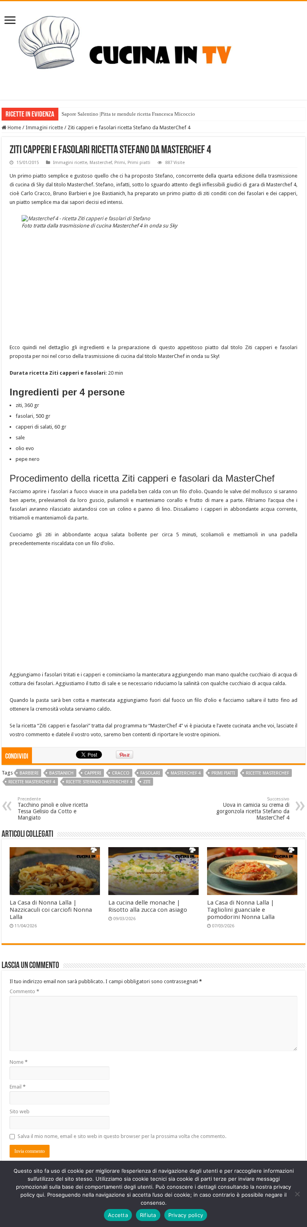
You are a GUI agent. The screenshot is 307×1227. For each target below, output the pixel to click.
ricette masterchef (267, 773)
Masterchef (101, 162)
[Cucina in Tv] (153, 49)
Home (13, 127)
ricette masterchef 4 (31, 781)
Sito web (20, 1111)
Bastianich (61, 773)
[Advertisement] (153, 287)
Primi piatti (139, 162)
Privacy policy (185, 1215)
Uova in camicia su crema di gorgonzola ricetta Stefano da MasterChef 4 (252, 808)
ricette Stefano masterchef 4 (99, 781)
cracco (121, 773)
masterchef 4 (186, 773)
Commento (24, 991)
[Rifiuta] (297, 1194)
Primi (119, 162)
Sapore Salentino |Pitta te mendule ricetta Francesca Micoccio (128, 114)
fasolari (150, 773)
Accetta (118, 1215)
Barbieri (29, 773)
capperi (92, 773)
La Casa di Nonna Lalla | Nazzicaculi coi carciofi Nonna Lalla (51, 910)
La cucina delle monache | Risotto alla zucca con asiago (147, 906)
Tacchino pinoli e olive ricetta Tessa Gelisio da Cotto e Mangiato (53, 808)
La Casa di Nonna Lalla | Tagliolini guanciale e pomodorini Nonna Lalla (241, 910)
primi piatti (223, 773)
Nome (19, 1062)
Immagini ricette (44, 127)
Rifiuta (148, 1215)
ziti (146, 781)
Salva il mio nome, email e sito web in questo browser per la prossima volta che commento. (122, 1136)
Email (18, 1087)
